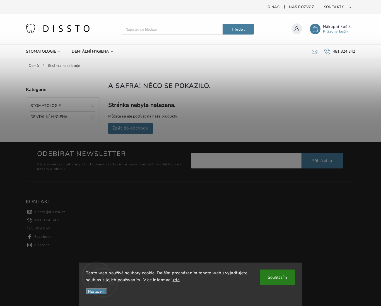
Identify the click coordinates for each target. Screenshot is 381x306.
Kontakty (334, 6)
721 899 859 (38, 228)
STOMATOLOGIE (45, 105)
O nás (273, 6)
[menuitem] (46, 51)
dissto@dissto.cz (49, 211)
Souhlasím (277, 277)
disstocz (41, 245)
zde (176, 280)
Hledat (238, 29)
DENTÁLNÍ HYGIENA (49, 116)
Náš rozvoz (301, 6)
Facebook (43, 236)
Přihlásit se (322, 160)
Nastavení (96, 291)
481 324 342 (46, 220)
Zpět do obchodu (130, 128)
